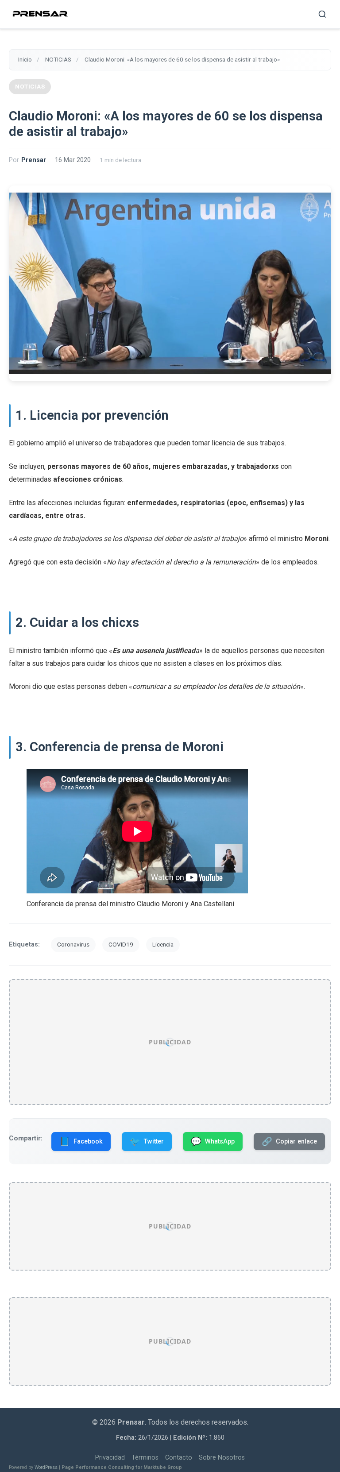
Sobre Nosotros (222, 1457)
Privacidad (110, 1457)
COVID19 (120, 944)
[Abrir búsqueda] (322, 14)
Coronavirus (73, 944)
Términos (144, 1457)
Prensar (33, 160)
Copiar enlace (289, 1141)
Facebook (81, 1141)
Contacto (178, 1457)
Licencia (163, 944)
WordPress (46, 1467)
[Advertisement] (170, 1042)
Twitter (147, 1141)
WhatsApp (213, 1141)
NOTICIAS (30, 86)
